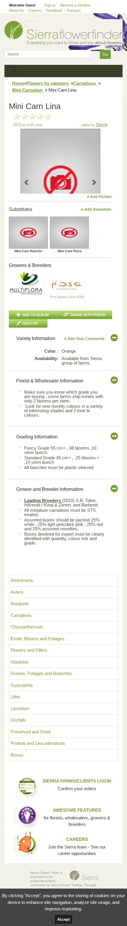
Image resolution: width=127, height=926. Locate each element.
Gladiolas (20, 661)
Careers (34, 11)
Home (18, 83)
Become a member (75, 5)
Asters (17, 592)
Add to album (33, 315)
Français (74, 11)
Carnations (85, 83)
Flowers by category (48, 83)
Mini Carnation (28, 90)
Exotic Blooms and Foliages (37, 638)
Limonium (20, 708)
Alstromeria (22, 580)
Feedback (54, 11)
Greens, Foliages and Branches (41, 673)
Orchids (18, 719)
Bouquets (20, 603)
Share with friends (84, 315)
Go (105, 54)
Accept (63, 919)
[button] (26, 182)
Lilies (15, 696)
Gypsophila (21, 685)
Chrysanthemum (27, 626)
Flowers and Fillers (29, 650)
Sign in (50, 5)
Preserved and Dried (31, 731)
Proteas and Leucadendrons (38, 743)
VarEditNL (85, 339)
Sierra (101, 124)
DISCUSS (28, 323)
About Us (16, 11)
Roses (17, 754)
